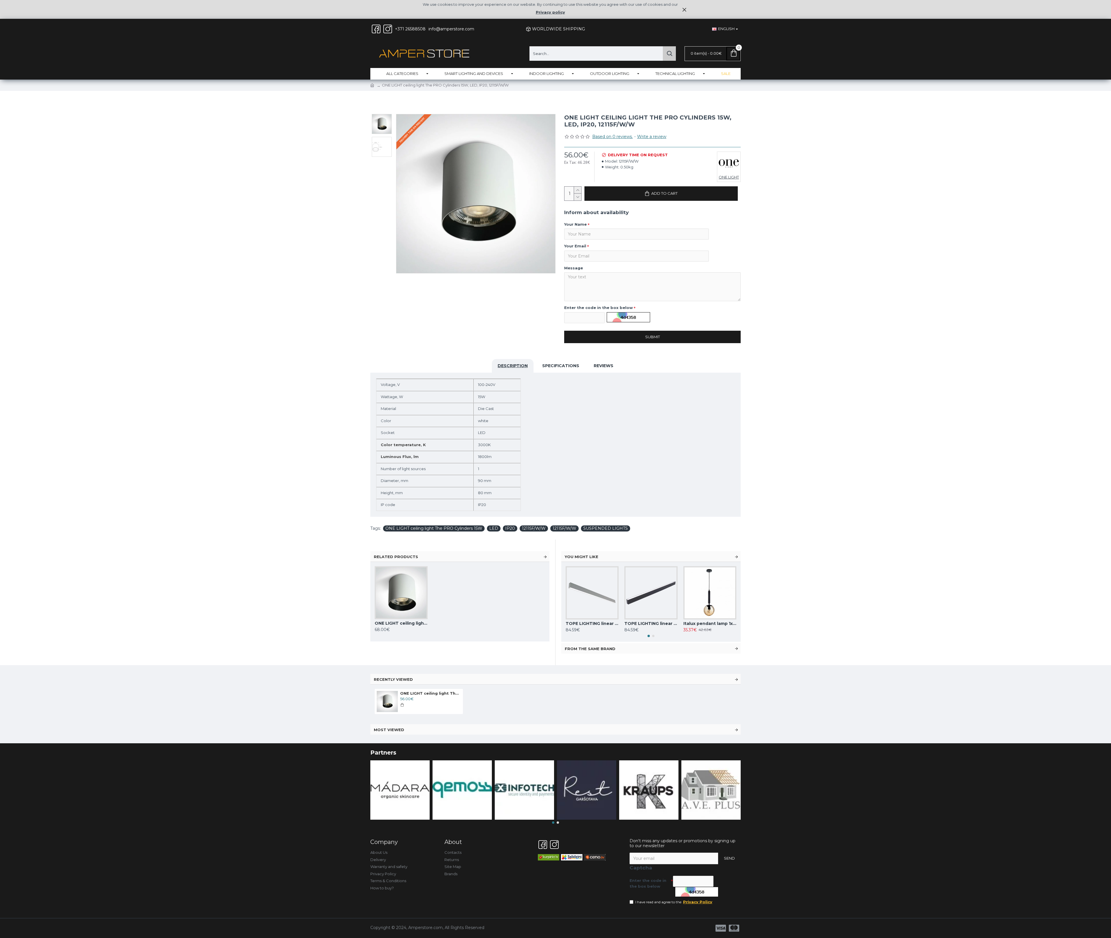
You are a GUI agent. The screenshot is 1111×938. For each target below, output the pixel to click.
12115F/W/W (534, 528)
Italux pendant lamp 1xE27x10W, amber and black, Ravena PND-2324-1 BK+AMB (709, 623)
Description (513, 365)
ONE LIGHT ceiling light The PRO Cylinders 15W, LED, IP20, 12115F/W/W (430, 693)
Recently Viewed (393, 679)
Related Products (396, 556)
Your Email (575, 246)
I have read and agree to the (673, 902)
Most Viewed (389, 729)
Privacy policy (550, 12)
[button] (649, 636)
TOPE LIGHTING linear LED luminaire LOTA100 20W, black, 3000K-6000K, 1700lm (650, 623)
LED (493, 528)
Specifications (560, 365)
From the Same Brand (590, 648)
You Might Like (581, 556)
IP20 (510, 528)
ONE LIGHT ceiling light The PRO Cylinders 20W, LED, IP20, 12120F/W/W (401, 623)
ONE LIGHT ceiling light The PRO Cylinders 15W (433, 528)
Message (573, 268)
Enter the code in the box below (598, 307)
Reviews (603, 365)
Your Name (575, 224)
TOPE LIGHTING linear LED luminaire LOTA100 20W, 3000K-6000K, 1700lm (592, 623)
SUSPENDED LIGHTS (605, 528)
